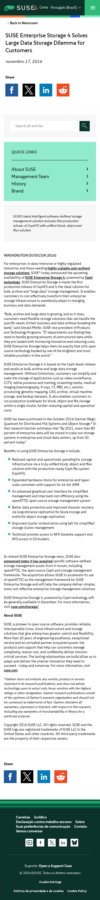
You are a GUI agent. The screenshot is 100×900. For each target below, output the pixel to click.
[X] (52, 842)
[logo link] (13, 7)
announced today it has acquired (28, 561)
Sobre (80, 822)
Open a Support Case (55, 866)
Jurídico (40, 817)
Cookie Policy (77, 891)
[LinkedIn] (63, 842)
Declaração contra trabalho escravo (44, 822)
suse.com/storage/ (24, 607)
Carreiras (23, 817)
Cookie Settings (50, 882)
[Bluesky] (74, 842)
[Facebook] (40, 842)
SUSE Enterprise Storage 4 (45, 277)
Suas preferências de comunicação (43, 826)
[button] (40, 8)
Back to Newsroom (23, 23)
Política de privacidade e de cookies (39, 891)
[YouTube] (29, 842)
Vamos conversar (29, 831)
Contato (80, 826)
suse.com (10, 670)
